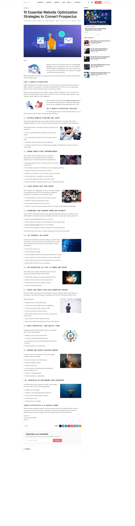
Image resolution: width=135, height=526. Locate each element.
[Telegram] (74, 426)
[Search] (88, 2)
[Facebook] (63, 426)
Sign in (107, 2)
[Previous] (85, 17)
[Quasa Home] (27, 2)
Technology (40, 2)
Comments (27, 449)
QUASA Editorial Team (65, 20)
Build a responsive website (32, 225)
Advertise (77, 2)
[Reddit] (72, 426)
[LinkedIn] (66, 426)
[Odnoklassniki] (80, 426)
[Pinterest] (69, 426)
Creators (56, 2)
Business (48, 2)
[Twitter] (60, 426)
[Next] (110, 17)
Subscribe (57, 440)
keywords (39, 190)
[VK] (77, 426)
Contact (69, 2)
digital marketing (71, 100)
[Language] (92, 2)
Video (63, 2)
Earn (97, 2)
